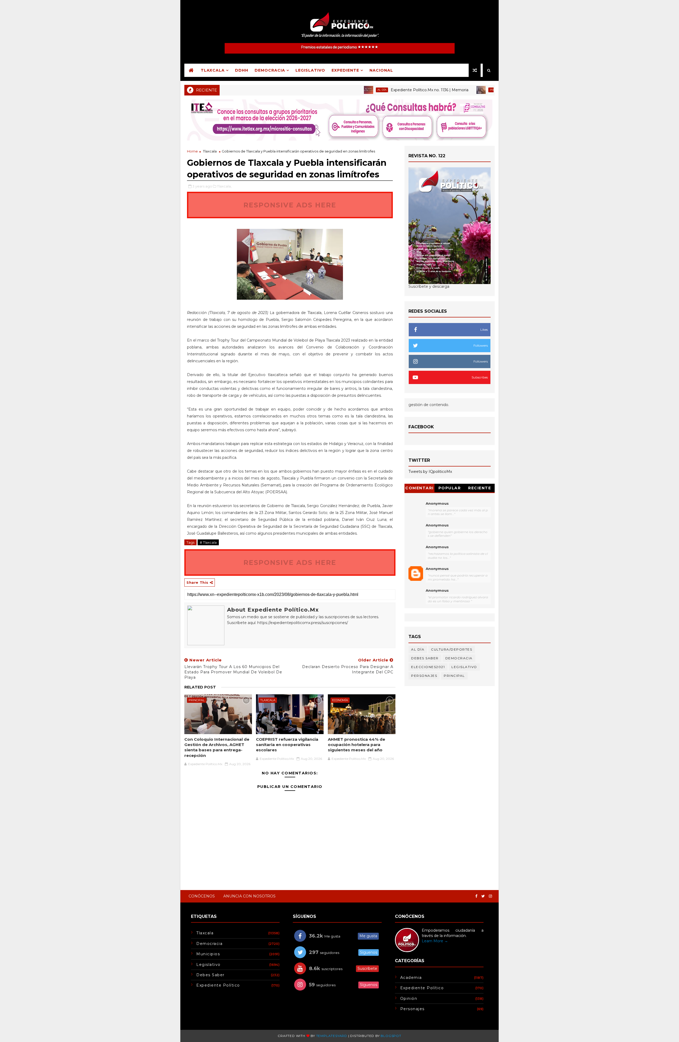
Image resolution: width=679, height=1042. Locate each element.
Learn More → (435, 941)
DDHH (241, 70)
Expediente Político (218, 985)
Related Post (200, 687)
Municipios (208, 954)
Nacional (381, 70)
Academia (411, 977)
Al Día (354, 89)
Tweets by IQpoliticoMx (430, 471)
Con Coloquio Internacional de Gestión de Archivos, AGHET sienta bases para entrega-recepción (216, 747)
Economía (340, 700)
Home (192, 151)
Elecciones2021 (428, 667)
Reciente (479, 488)
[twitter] (483, 896)
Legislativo (310, 70)
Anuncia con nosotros (249, 896)
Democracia (270, 70)
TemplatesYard (331, 1036)
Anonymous (437, 503)
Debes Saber (425, 658)
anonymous (437, 568)
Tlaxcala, (224, 186)
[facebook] (476, 896)
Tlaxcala (213, 70)
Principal (469, 89)
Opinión (408, 998)
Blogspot (391, 1036)
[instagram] (490, 896)
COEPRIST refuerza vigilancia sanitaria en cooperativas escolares (287, 745)
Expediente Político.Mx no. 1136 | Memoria (402, 90)
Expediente (345, 70)
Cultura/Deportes (451, 649)
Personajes (424, 676)
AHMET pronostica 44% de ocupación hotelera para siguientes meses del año (356, 745)
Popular (449, 488)
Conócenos (202, 896)
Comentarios (419, 489)
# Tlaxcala (208, 542)
